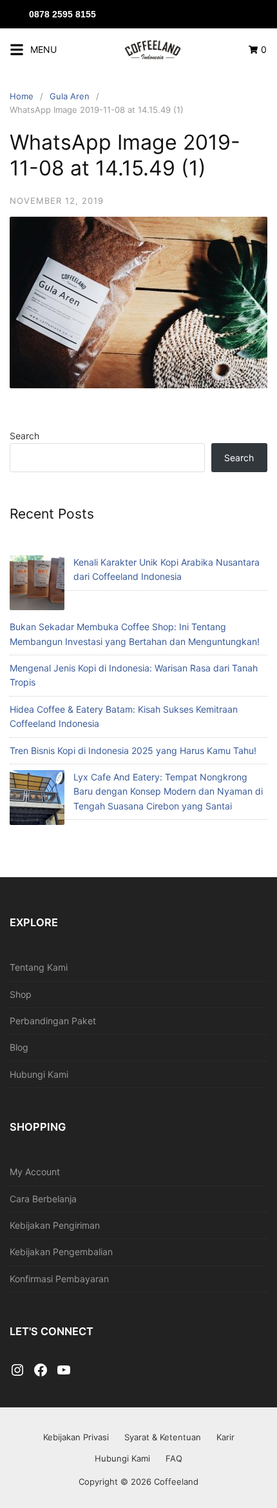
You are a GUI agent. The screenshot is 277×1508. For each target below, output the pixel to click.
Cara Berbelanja (43, 1198)
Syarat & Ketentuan (162, 1437)
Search (24, 435)
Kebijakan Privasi (76, 1437)
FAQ (174, 1458)
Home (21, 96)
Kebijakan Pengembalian (61, 1251)
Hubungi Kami (39, 1074)
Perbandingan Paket (53, 1020)
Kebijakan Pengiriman (55, 1225)
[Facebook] (40, 1371)
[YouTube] (64, 1371)
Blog (19, 1047)
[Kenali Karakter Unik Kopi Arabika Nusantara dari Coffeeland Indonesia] (37, 584)
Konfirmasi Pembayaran (59, 1278)
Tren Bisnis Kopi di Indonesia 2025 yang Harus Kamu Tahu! (133, 750)
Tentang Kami (39, 967)
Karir (225, 1437)
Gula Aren (70, 96)
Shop (21, 994)
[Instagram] (17, 1371)
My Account (35, 1171)
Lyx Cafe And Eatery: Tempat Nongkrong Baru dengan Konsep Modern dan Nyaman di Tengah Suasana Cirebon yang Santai (168, 791)
